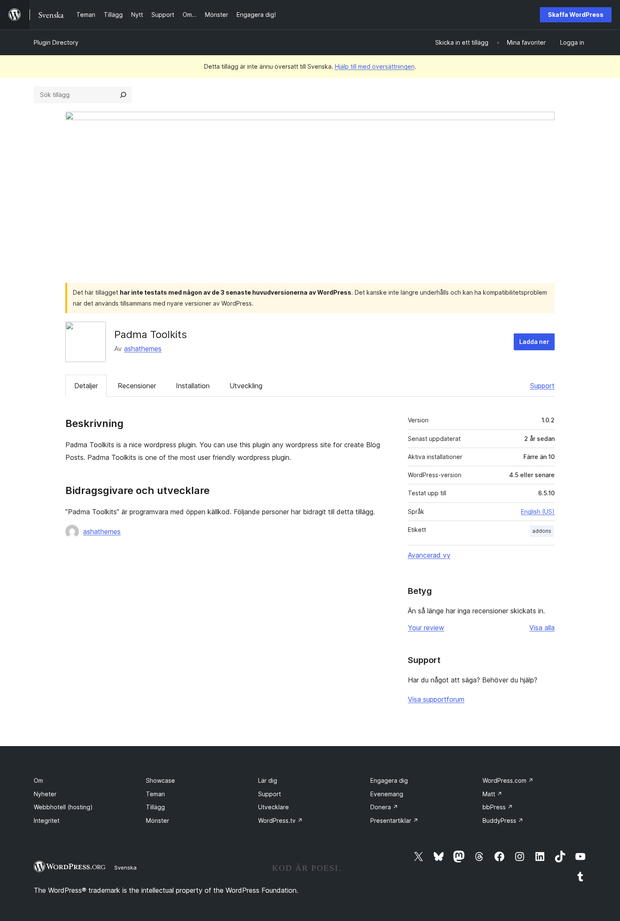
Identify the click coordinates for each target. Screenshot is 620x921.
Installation (193, 385)
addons (541, 531)
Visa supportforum (436, 699)
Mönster (157, 820)
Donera (384, 807)
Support (542, 385)
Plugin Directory (56, 42)
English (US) (538, 511)
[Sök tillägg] (123, 94)
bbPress (498, 807)
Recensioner (137, 385)
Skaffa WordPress (576, 14)
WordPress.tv (280, 820)
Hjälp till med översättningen (375, 66)
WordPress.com (508, 780)
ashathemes (143, 348)
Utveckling (245, 385)
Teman (155, 793)
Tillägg (155, 807)
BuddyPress (503, 820)
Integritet (46, 820)
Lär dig (267, 780)
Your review (426, 627)
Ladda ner (534, 341)
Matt (492, 793)
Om (38, 780)
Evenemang (386, 793)
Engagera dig (389, 780)
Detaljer (86, 385)
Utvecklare (273, 807)
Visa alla (542, 627)
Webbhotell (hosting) (63, 807)
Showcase (160, 780)
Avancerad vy (429, 555)
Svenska (125, 867)
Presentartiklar (394, 820)
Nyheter (45, 793)
